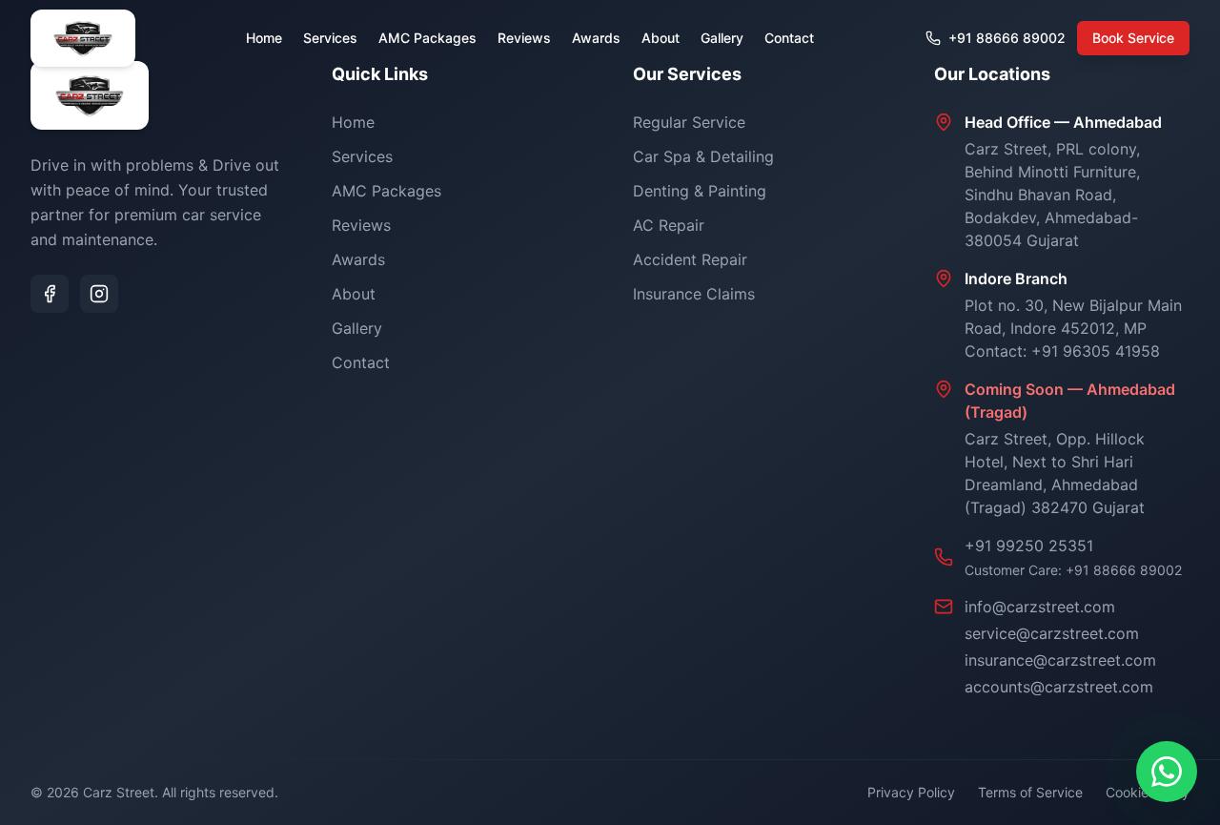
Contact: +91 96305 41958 (1062, 351)
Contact (789, 38)
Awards (596, 38)
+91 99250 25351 (1029, 545)
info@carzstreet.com (1040, 606)
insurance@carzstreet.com (1060, 660)
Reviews (524, 38)
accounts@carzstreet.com (1059, 686)
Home (264, 38)
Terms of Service (1030, 792)
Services (330, 38)
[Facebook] (49, 294)
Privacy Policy (911, 792)
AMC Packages (427, 38)
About (660, 38)
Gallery (722, 38)
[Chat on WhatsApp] (1166, 771)
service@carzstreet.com (1052, 633)
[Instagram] (99, 294)
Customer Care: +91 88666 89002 (1073, 570)
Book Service (1133, 38)
